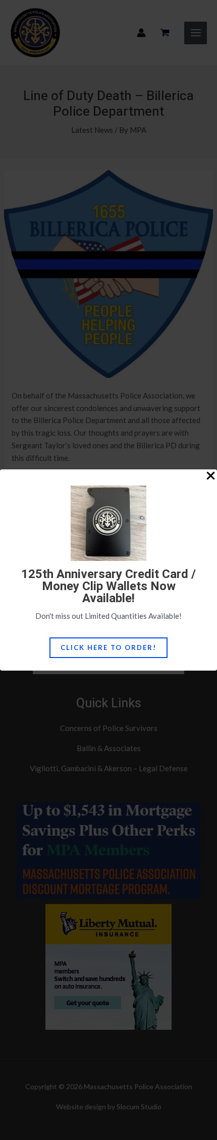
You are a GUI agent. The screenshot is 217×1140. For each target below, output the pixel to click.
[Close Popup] (210, 476)
